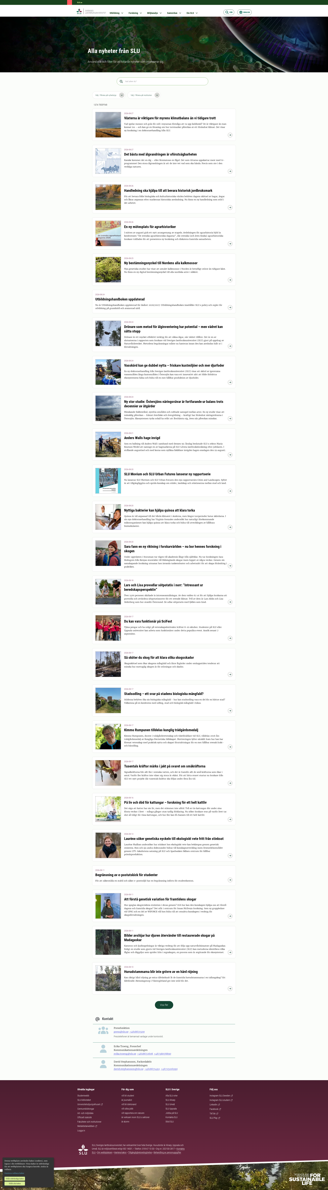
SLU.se (79, 2)
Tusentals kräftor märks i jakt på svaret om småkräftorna (164, 766)
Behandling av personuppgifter (167, 1152)
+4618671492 (152, 1068)
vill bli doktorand (128, 1104)
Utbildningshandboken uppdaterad (120, 299)
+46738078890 (162, 1053)
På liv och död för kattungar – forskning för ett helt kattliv (165, 802)
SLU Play (213, 1118)
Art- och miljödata (85, 1113)
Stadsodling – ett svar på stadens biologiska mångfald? (164, 694)
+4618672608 (145, 1053)
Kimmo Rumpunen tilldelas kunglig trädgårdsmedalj (161, 730)
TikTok (213, 1113)
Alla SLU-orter (172, 1095)
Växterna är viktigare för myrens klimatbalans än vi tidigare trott (170, 118)
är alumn (125, 1121)
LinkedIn (213, 1104)
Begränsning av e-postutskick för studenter (126, 875)
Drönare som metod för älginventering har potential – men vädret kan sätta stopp (173, 329)
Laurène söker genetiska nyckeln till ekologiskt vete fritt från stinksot (174, 839)
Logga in (81, 1130)
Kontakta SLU (171, 1117)
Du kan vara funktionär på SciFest (148, 621)
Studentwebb (83, 1095)
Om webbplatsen (104, 1152)
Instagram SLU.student (220, 1100)
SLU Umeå (170, 1104)
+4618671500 (137, 1031)
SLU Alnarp (170, 1100)
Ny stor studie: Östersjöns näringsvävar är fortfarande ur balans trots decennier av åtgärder (173, 404)
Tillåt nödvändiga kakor (15, 1179)
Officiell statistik (84, 1117)
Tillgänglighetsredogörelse (140, 1152)
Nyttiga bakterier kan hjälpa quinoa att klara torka (159, 510)
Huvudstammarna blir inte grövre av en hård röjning (161, 972)
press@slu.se (121, 1031)
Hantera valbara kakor (14, 1173)
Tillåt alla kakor (15, 1183)
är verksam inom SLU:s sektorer (135, 1117)
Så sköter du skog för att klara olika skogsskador (159, 657)
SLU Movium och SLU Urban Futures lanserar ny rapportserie (167, 474)
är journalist (126, 1100)
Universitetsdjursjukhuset (88, 1104)
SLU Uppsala (171, 1108)
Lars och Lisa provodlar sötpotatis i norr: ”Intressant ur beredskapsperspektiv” (163, 587)
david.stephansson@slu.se (129, 1068)
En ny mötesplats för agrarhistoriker (150, 227)
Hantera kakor (120, 1152)
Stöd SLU (170, 1121)
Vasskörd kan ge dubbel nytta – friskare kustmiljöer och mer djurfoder (174, 365)
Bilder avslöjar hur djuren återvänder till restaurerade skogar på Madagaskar (169, 937)
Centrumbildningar (85, 1108)
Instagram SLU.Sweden (220, 1095)
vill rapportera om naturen (132, 1113)
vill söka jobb (127, 1108)
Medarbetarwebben (85, 1126)
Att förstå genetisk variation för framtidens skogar (160, 899)
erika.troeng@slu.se (125, 1053)
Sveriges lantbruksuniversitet (95, 11)
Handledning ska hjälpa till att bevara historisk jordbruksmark (168, 190)
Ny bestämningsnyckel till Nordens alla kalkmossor (160, 263)
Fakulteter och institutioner (89, 1121)
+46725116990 (169, 1068)
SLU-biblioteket (84, 1100)
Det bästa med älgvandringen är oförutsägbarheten (160, 154)
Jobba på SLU (172, 1113)
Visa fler (164, 1004)
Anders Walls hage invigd (142, 438)
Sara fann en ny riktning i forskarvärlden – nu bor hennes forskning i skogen (172, 548)
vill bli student (127, 1095)
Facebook (214, 1109)
